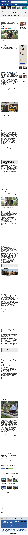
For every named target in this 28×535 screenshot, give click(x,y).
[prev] (24, 15)
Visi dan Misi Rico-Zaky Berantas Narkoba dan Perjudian (24, 80)
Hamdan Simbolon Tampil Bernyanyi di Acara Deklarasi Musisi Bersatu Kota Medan (5, 474)
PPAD (14, 465)
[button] (25, 4)
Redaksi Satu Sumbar (12, 531)
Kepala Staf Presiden (12, 465)
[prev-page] (1, 493)
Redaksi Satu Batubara (18, 531)
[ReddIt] (6, 28)
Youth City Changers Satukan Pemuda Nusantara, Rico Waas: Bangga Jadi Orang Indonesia (15, 491)
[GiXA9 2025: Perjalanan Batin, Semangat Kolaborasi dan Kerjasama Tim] (24, 7)
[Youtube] (25, 521)
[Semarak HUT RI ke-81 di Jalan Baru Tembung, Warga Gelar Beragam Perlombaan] (23, 24)
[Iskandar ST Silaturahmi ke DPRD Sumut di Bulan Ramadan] (20, 67)
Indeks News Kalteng (22, 529)
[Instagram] (22, 521)
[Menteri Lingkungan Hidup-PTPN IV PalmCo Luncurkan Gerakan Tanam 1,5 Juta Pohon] (20, 48)
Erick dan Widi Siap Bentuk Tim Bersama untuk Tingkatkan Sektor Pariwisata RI (14, 474)
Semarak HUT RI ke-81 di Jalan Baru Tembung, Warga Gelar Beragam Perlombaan (23, 28)
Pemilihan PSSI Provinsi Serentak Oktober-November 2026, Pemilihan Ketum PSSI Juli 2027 (15, 483)
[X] (3, 28)
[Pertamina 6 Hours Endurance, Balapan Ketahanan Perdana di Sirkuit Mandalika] (14, 7)
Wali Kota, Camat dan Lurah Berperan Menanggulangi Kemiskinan (24, 57)
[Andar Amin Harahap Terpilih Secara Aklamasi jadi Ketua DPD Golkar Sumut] (25, 67)
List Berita (11, 530)
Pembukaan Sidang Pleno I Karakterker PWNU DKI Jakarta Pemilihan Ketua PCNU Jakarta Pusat (9, 491)
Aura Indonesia (19, 530)
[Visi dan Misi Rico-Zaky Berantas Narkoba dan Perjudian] (25, 76)
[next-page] (2, 493)
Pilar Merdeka (22, 530)
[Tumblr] (8, 28)
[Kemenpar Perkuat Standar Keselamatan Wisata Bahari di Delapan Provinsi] (9, 479)
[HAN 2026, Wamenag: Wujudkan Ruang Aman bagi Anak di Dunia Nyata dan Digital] (3, 487)
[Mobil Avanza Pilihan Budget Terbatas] (19, 7)
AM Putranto (11, 72)
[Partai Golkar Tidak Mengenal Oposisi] (20, 76)
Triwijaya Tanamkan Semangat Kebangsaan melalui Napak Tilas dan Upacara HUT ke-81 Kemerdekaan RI (24, 53)
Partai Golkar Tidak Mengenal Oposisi (20, 80)
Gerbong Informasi (7, 531)
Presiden (11, 47)
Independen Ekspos (4, 530)
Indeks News (12, 529)
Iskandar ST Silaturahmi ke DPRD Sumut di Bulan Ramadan (20, 71)
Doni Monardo (7, 465)
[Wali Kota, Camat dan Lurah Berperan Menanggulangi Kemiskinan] (20, 57)
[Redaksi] (1, 26)
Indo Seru (8, 530)
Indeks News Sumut (16, 529)
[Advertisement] (19, 2)
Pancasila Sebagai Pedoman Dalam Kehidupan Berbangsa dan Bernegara (24, 60)
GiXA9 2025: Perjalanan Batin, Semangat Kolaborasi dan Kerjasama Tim (24, 11)
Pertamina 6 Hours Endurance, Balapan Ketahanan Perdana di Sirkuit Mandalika (14, 11)
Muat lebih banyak (22, 63)
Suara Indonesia (14, 530)
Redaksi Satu (8, 529)
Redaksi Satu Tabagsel (24, 531)
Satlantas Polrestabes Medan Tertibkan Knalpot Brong (9, 11)
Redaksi (3, 26)
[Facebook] (2, 28)
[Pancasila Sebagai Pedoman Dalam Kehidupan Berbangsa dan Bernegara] (20, 60)
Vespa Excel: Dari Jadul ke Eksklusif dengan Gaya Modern (3, 11)
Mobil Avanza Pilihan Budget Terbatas (19, 11)
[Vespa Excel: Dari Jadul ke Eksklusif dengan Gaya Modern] (3, 7)
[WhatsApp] (5, 28)
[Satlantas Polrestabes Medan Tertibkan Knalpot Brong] (9, 7)
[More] (13, 468)
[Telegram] (10, 28)
